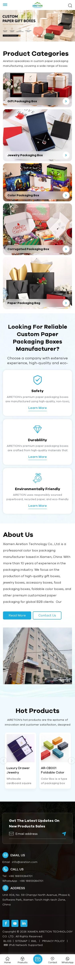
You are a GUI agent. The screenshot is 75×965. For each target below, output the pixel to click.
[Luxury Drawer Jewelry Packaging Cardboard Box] (20, 748)
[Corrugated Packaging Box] (37, 229)
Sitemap (21, 941)
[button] (34, 36)
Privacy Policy (53, 941)
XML (34, 941)
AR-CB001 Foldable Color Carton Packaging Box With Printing (52, 770)
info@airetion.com (24, 862)
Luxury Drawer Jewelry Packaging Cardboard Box (18, 770)
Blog (7, 941)
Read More (17, 615)
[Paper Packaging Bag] (37, 283)
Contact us (47, 615)
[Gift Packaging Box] (37, 89)
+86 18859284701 (20, 876)
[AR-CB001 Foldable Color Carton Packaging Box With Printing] (55, 748)
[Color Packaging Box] (37, 182)
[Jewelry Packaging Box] (37, 135)
